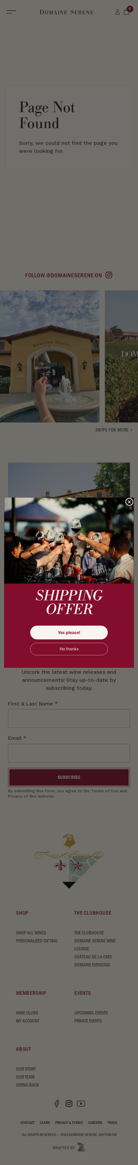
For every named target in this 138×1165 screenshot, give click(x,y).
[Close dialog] (129, 501)
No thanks (69, 649)
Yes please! (69, 632)
